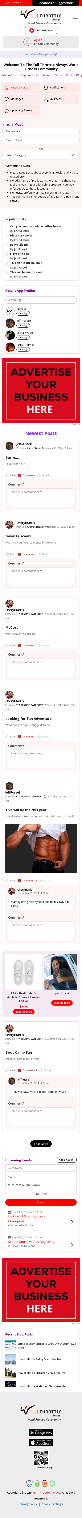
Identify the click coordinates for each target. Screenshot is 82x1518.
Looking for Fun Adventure (28, 718)
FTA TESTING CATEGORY (29, 614)
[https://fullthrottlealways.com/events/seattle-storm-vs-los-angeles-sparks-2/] (72, 1245)
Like (12, 475)
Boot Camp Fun (18, 1052)
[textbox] (41, 140)
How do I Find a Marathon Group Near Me (42, 1372)
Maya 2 (21, 308)
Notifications (57, 87)
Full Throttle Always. (46, 1492)
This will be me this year (27, 272)
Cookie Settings (52, 1504)
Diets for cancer (21, 235)
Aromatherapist (35, 526)
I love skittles (19, 254)
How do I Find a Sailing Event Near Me (39, 1359)
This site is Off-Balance (26, 263)
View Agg (23, 313)
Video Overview (42, 31)
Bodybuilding (19, 244)
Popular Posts (30, 75)
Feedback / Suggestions (55, 3)
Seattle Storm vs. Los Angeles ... (31, 1241)
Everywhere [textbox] (13, 131)
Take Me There (24, 1011)
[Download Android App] (41, 1432)
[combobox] (41, 131)
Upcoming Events (21, 110)
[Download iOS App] (41, 1442)
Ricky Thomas (25, 344)
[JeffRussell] (9, 446)
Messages (16, 99)
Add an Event (67, 1159)
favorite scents (18, 536)
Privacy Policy (28, 1504)
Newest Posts (52, 75)
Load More (41, 1144)
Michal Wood (24, 332)
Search (41, 1202)
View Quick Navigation (39, 54)
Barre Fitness (34, 448)
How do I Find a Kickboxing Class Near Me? (42, 1386)
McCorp (11, 627)
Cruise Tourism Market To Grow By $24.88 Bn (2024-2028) (47, 1345)
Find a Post (9, 75)
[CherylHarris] (9, 525)
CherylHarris (21, 231)
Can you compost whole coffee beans (36, 226)
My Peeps (55, 99)
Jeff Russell (23, 320)
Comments (29, 475)
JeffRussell (20, 249)
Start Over (41, 1194)
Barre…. (12, 457)
